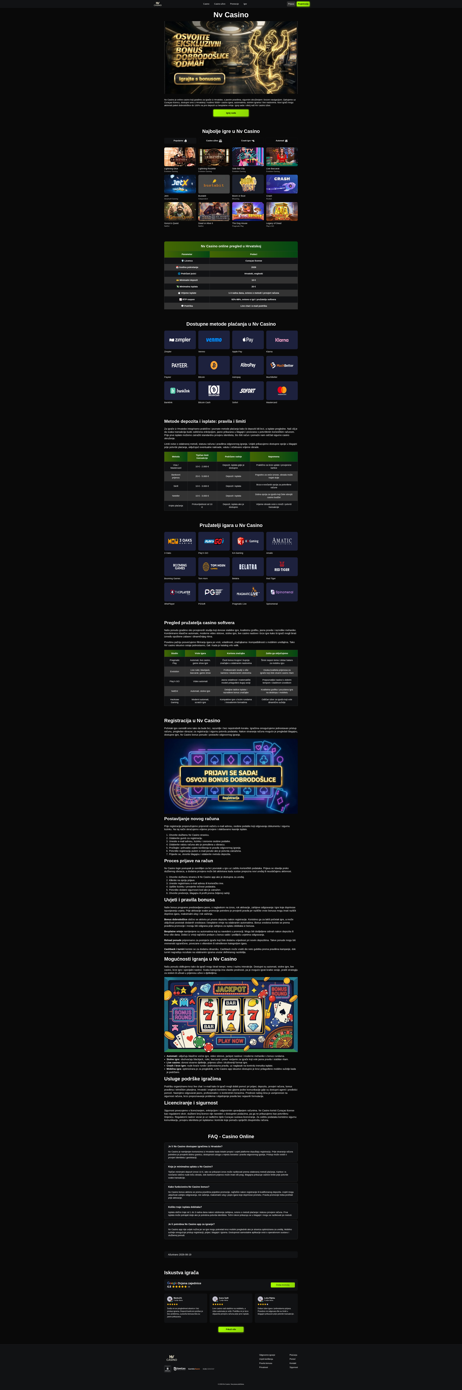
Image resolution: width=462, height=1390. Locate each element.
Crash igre (246, 141)
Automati (280, 141)
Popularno (178, 141)
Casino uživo (212, 141)
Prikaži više (231, 1329)
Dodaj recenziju (283, 1285)
